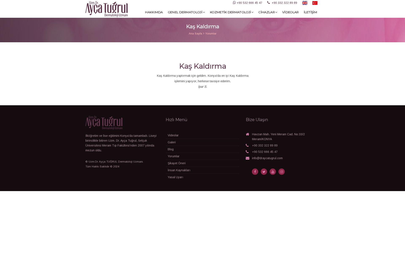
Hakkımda (154, 12)
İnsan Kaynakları (179, 170)
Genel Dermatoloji (185, 12)
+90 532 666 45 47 (265, 151)
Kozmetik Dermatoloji (230, 12)
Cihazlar (266, 12)
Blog (171, 149)
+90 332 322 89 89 (265, 145)
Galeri (172, 142)
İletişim (310, 12)
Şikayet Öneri (177, 163)
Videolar (290, 12)
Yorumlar (210, 33)
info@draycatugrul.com (267, 158)
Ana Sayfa (195, 33)
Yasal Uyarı (175, 177)
